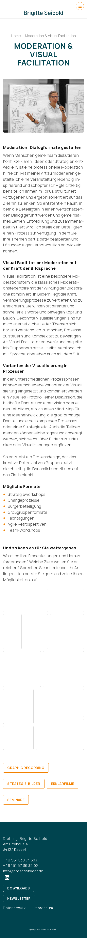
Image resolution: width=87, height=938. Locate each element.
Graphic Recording (26, 768)
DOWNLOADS (18, 888)
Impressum (43, 907)
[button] (25, 600)
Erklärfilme (62, 783)
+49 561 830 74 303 (20, 860)
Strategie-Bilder (23, 783)
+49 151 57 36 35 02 (20, 865)
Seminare (15, 800)
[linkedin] (7, 878)
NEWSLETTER (19, 898)
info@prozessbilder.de (23, 870)
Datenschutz (14, 907)
